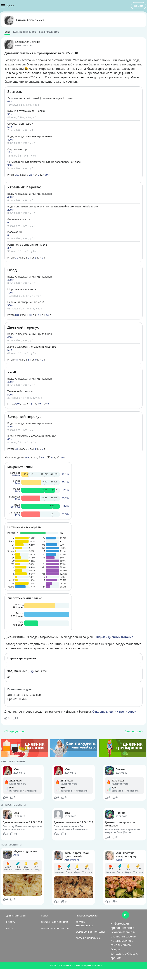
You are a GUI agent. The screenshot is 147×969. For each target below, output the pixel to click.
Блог (7, 31)
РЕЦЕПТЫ (10, 922)
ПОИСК (44, 915)
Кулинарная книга (24, 31)
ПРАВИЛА (95, 938)
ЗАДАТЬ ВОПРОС (84, 931)
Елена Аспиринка (30, 20)
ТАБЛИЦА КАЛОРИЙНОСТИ (54, 922)
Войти (138, 6)
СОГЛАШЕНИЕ (83, 938)
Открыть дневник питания (113, 637)
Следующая (132, 731)
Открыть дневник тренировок (114, 712)
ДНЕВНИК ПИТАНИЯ (16, 915)
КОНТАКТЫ (99, 931)
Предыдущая (15, 731)
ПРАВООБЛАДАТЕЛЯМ (87, 915)
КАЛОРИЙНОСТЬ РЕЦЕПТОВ (54, 928)
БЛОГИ (9, 928)
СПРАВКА (80, 922)
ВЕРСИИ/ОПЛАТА (84, 925)
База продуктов (49, 31)
